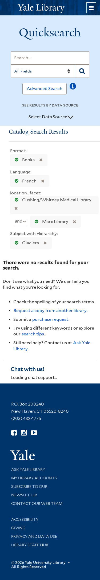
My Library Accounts (34, 478)
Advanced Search (44, 88)
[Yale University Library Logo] (50, 8)
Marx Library (55, 221)
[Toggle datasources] (70, 117)
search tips (33, 333)
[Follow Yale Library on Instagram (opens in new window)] (24, 432)
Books (28, 159)
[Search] (82, 71)
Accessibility (24, 519)
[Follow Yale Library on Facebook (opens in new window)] (14, 432)
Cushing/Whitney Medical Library (56, 199)
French (29, 181)
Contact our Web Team (36, 503)
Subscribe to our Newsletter (29, 490)
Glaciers (30, 242)
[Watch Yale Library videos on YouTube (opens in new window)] (34, 432)
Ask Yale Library (28, 469)
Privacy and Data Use (34, 536)
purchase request (50, 319)
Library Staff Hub (29, 545)
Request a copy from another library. (50, 310)
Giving (18, 528)
